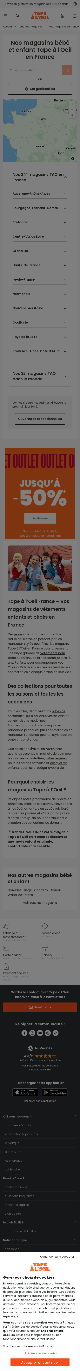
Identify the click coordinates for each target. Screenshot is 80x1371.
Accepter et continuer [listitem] (40, 1362)
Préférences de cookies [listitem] (41, 1353)
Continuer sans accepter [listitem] (57, 1257)
